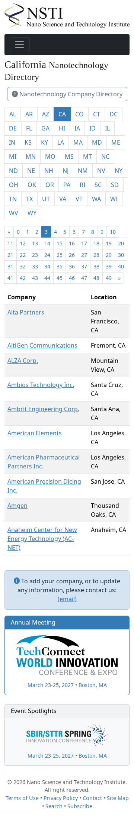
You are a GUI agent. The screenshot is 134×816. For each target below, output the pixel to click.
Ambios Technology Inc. (40, 385)
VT (79, 199)
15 (60, 243)
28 (96, 254)
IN (12, 142)
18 (96, 243)
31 (10, 266)
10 (113, 231)
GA (45, 128)
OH (13, 185)
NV (101, 171)
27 (84, 254)
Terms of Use (22, 798)
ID (92, 128)
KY (44, 142)
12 (23, 243)
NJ (65, 171)
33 (35, 266)
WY (32, 213)
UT (46, 199)
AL (12, 114)
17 (84, 243)
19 (109, 243)
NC (105, 156)
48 (96, 277)
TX (29, 199)
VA (62, 199)
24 (47, 254)
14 (47, 243)
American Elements (34, 433)
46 (72, 277)
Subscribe (79, 806)
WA (96, 199)
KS (28, 142)
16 (72, 243)
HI (62, 128)
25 (60, 254)
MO (50, 156)
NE (31, 171)
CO (79, 114)
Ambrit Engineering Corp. (43, 409)
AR (29, 114)
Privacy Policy (61, 798)
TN (13, 199)
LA (60, 142)
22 (23, 254)
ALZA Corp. (22, 361)
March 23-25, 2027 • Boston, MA (67, 684)
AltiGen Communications (42, 345)
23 (35, 254)
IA (77, 128)
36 (72, 266)
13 (35, 243)
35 (60, 266)
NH (48, 171)
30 (121, 254)
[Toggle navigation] (19, 44)
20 (121, 243)
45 (60, 277)
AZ (45, 114)
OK (32, 185)
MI (12, 156)
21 (10, 254)
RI (82, 185)
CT (96, 114)
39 (109, 266)
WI (114, 199)
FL (29, 128)
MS (69, 156)
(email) (67, 599)
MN (31, 156)
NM (83, 171)
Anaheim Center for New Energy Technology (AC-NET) (42, 539)
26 (72, 254)
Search (54, 806)
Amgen (17, 505)
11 (10, 243)
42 (23, 277)
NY (118, 171)
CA (62, 114)
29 (109, 254)
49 (109, 277)
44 (47, 277)
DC (113, 114)
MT (87, 156)
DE (13, 128)
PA (66, 185)
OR (49, 185)
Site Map (118, 798)
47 (84, 277)
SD (115, 185)
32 (23, 266)
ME (115, 142)
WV (13, 213)
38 (96, 266)
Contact (92, 798)
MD (97, 142)
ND (13, 171)
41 (10, 277)
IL (107, 128)
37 (84, 266)
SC (98, 185)
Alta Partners (25, 312)
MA (78, 142)
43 (35, 277)
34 (47, 266)
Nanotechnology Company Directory (70, 94)
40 (121, 266)
